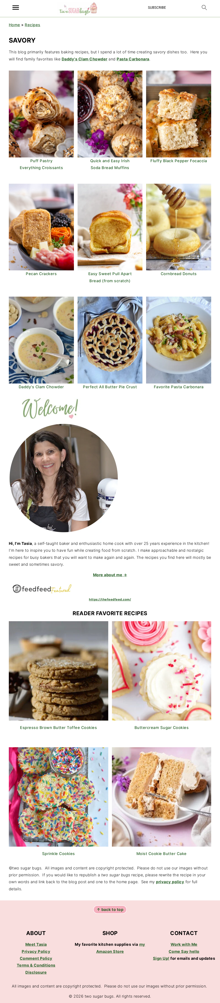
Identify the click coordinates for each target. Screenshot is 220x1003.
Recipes (32, 25)
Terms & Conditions (36, 965)
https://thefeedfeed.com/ (110, 599)
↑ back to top (110, 909)
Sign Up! (161, 958)
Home (14, 25)
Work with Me (184, 944)
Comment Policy (36, 958)
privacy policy (170, 882)
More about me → (110, 575)
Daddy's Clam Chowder (84, 59)
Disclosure (36, 972)
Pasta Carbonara (133, 59)
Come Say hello (184, 951)
